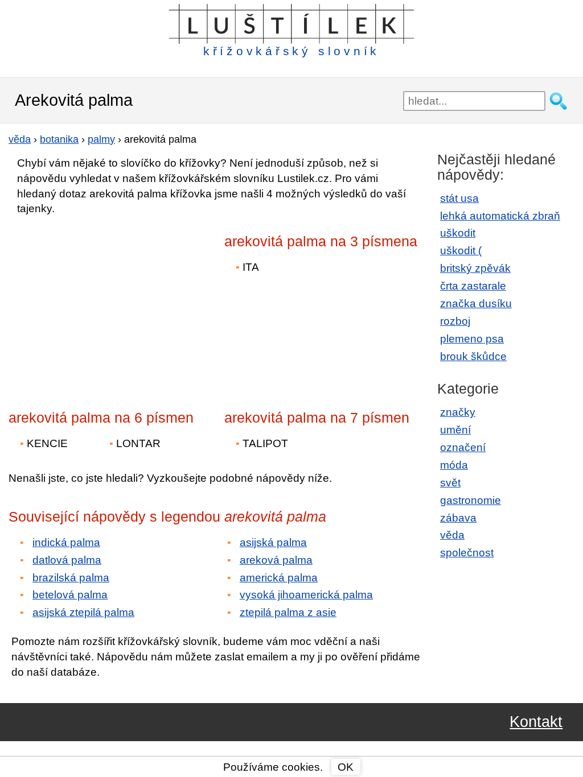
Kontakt (536, 722)
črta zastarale (473, 286)
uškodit (457, 233)
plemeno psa (472, 339)
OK (346, 767)
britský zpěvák (475, 268)
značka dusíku (476, 303)
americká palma (279, 578)
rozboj (455, 321)
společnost (467, 553)
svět (450, 483)
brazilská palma (70, 578)
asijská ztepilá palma (83, 612)
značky (457, 412)
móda (454, 465)
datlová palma (66, 560)
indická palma (66, 542)
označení (463, 447)
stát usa (459, 198)
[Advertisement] (108, 305)
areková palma (276, 560)
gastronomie (470, 500)
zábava (458, 518)
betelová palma (70, 595)
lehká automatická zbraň (500, 216)
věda (452, 535)
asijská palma (273, 542)
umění (455, 430)
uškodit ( (461, 251)
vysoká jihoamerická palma (306, 595)
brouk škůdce (473, 356)
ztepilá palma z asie (288, 612)
